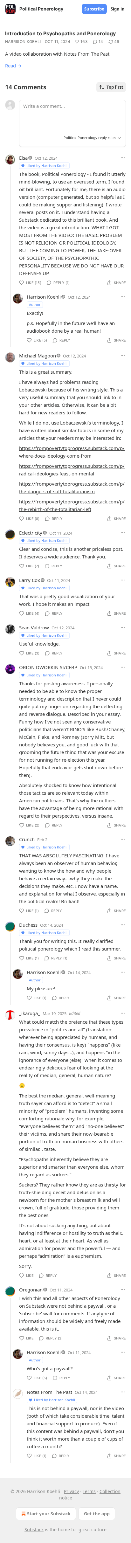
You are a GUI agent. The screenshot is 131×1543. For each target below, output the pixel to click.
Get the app (97, 1514)
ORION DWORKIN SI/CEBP (48, 667)
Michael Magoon (37, 355)
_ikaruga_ (29, 1013)
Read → (13, 65)
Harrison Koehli (23, 41)
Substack (34, 1529)
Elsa (23, 158)
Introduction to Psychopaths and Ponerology (60, 33)
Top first (115, 87)
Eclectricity (30, 532)
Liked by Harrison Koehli (46, 165)
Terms (89, 1491)
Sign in (118, 9)
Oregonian (31, 1289)
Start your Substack (49, 1514)
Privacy (71, 1491)
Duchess (28, 925)
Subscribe (94, 9)
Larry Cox (29, 580)
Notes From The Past (49, 1392)
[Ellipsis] (123, 158)
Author (35, 304)
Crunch (27, 839)
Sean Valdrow (34, 627)
